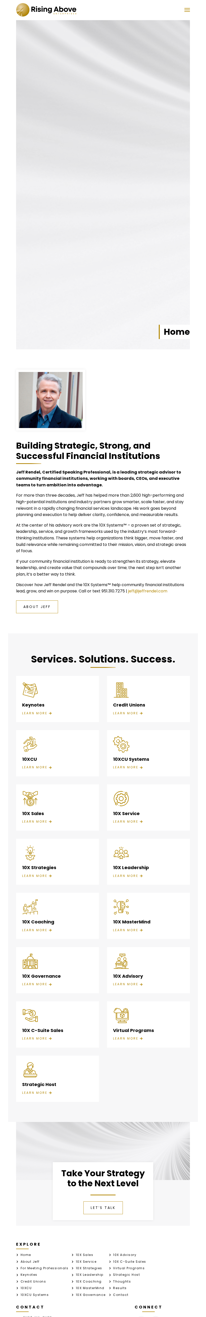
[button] (187, 10)
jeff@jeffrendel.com (147, 591)
